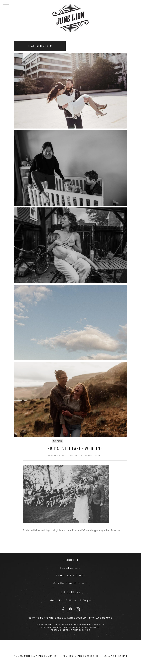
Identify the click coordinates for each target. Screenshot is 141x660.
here (78, 568)
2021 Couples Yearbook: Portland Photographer (70, 90)
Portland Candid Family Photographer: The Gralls (70, 322)
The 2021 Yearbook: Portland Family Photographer (70, 244)
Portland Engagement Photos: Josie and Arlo (70, 399)
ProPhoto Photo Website (81, 656)
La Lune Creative (116, 656)
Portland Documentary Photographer (70, 167)
